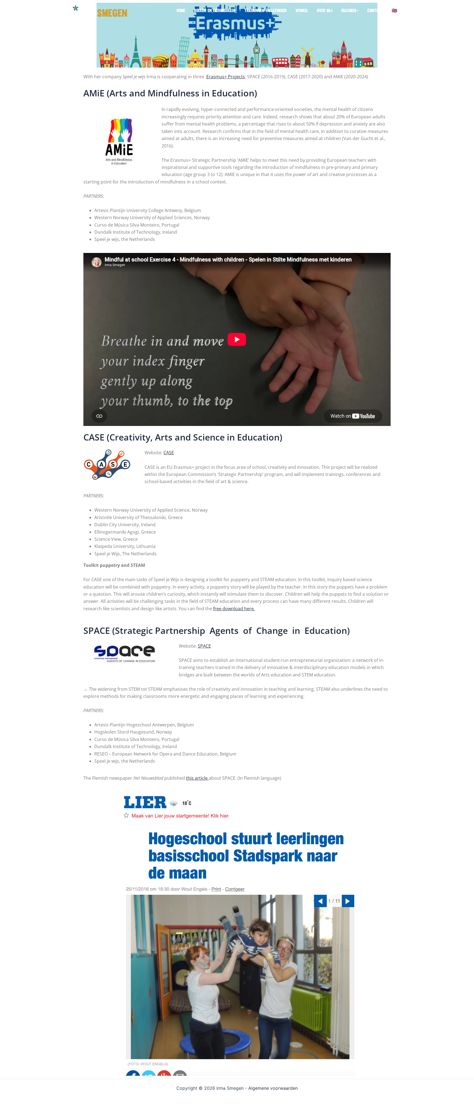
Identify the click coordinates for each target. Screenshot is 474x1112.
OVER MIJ (324, 11)
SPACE (204, 646)
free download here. (234, 609)
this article (197, 778)
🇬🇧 (394, 11)
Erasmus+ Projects (225, 77)
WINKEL (301, 11)
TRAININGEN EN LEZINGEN (265, 11)
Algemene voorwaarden (273, 1088)
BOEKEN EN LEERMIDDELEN (215, 11)
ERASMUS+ (350, 11)
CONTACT (375, 11)
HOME (181, 11)
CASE (168, 453)
